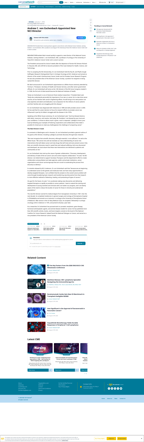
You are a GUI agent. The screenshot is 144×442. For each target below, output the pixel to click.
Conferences (79, 2)
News (65, 2)
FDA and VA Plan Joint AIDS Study (62, 228)
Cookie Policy (65, 440)
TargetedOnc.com (43, 383)
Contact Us (122, 398)
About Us (109, 398)
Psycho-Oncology (40, 6)
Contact (40, 387)
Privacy (40, 390)
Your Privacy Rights (63, 387)
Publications (86, 2)
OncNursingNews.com (24, 390)
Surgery (73, 6)
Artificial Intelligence (49, 6)
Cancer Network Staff (54, 270)
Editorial (40, 385)
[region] (72, 438)
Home (103, 398)
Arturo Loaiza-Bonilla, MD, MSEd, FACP (71, 284)
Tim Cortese (52, 313)
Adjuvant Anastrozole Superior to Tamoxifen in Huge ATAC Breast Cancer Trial (31, 228)
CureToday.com (22, 387)
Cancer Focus (23, 6)
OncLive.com (22, 388)
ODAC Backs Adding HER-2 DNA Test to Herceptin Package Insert (46, 228)
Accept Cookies (122, 438)
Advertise (21, 385)
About (20, 383)
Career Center (58, 6)
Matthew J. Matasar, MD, (55, 284)
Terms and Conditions (44, 388)
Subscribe (79, 243)
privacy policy (57, 246)
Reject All (111, 438)
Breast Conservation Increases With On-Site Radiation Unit (79, 228)
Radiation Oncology (66, 6)
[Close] (141, 438)
